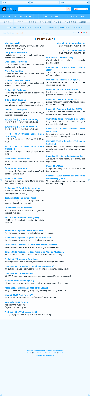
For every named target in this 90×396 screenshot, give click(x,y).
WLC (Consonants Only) (74, 50)
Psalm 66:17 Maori (55, 166)
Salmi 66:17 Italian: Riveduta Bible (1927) (65, 119)
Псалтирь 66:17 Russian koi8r (19, 273)
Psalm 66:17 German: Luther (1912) (62, 99)
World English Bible (14, 71)
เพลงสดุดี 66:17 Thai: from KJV (19, 295)
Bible (4, 33)
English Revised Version (16, 62)
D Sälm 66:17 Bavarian (15, 100)
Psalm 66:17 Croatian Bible (17, 159)
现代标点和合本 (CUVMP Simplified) (21, 127)
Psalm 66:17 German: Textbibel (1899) (64, 109)
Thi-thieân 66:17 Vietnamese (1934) (21, 312)
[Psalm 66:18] (87, 185)
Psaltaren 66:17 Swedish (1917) (19, 281)
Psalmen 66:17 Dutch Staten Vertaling (22, 188)
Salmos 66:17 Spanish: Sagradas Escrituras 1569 (28, 238)
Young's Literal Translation (17, 80)
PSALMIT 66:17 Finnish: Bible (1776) (22, 217)
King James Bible (13, 43)
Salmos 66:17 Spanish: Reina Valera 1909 (24, 230)
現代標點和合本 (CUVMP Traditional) (21, 119)
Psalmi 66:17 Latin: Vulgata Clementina (64, 156)
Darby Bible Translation (16, 52)
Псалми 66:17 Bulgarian (16, 110)
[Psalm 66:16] (2, 185)
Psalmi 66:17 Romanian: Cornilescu (21, 259)
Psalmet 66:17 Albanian (16, 90)
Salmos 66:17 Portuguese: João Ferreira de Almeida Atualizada (34, 252)
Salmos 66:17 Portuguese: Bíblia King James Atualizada (31, 245)
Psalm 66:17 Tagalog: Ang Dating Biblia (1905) (26, 288)
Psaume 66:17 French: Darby (59, 57)
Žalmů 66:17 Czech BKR (16, 168)
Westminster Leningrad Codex (71, 43)
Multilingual (10, 33)
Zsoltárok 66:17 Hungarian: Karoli (20, 198)
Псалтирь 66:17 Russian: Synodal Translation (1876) (29, 266)
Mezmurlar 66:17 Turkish (16, 302)
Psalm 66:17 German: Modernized (62, 90)
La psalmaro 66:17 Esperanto (18, 208)
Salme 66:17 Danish (14, 178)
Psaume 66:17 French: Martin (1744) (63, 80)
